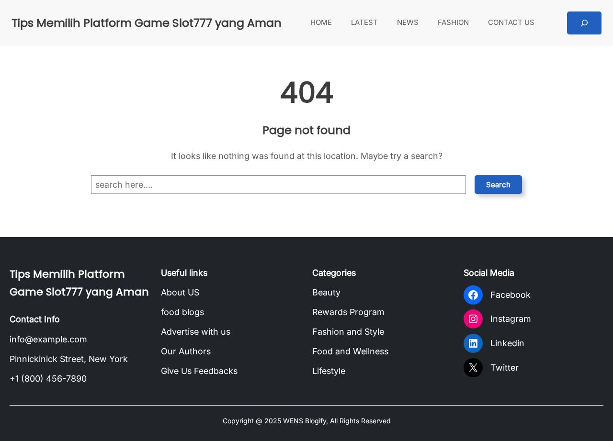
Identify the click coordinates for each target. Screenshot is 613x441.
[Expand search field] (584, 22)
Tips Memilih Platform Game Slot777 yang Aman (146, 23)
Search (498, 184)
